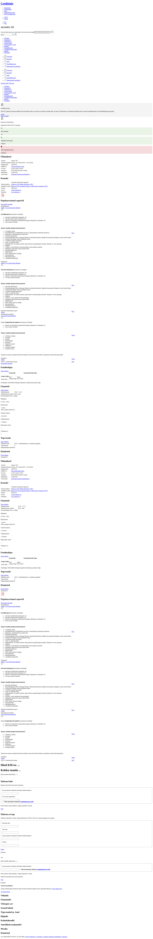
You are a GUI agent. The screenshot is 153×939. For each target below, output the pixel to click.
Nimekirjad (7, 8)
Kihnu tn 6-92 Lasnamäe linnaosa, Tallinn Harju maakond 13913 (29, 186)
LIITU (6, 17)
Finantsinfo (7, 40)
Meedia (6, 51)
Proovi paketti (4, 116)
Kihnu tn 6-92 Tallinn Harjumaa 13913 (22, 184)
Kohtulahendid (8, 48)
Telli (73, 361)
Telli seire (11, 83)
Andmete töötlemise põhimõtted (52, 936)
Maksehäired (7, 9)
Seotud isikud (8, 43)
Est (5, 22)
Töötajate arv (8, 41)
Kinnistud (7, 52)
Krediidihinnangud (9, 12)
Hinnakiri (39, 936)
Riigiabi (6, 46)
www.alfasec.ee (15, 192)
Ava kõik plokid (5, 892)
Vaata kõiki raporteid (6, 204)
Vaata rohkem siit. (57, 889)
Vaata (73, 335)
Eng (5, 23)
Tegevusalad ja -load (10, 44)
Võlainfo (6, 38)
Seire (5, 11)
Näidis (3, 208)
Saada (2, 849)
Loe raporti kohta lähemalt (13, 208)
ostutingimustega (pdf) (26, 801)
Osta (73, 233)
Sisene (6, 19)
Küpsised (64, 936)
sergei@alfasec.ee (16, 190)
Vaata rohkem (4, 371)
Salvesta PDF (5, 83)
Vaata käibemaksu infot (17, 166)
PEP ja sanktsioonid (9, 14)
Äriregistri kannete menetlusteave (20, 174)
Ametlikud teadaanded (10, 49)
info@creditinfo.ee (31, 936)
